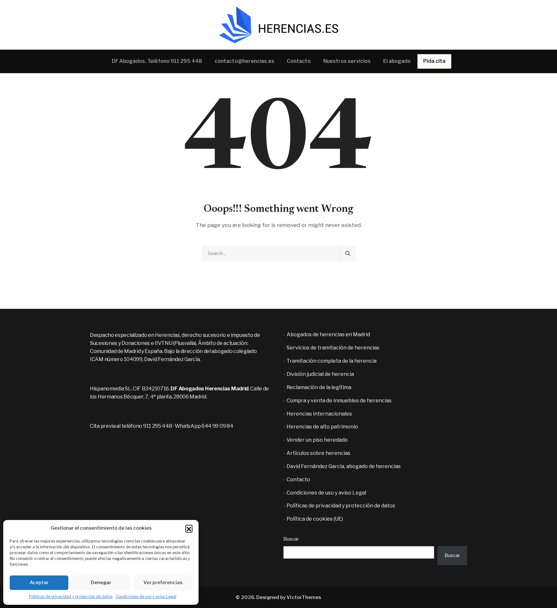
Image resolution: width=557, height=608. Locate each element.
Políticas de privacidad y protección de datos (70, 596)
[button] (189, 528)
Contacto (298, 479)
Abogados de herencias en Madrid (328, 334)
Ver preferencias (162, 582)
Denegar (101, 582)
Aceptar (39, 582)
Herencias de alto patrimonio (322, 427)
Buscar (291, 539)
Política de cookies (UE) (315, 519)
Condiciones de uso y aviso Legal (146, 596)
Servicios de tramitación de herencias (333, 348)
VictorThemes (304, 597)
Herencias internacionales (319, 414)
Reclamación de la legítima (319, 387)
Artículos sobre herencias (318, 453)
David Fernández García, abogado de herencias (344, 466)
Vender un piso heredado (317, 440)
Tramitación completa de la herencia (331, 361)
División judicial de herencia (320, 374)
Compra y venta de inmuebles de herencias (339, 400)
